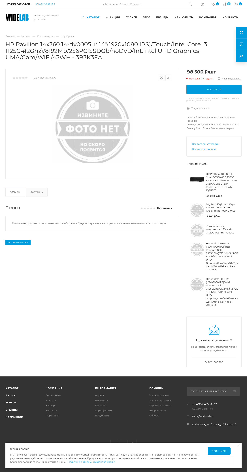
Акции (10, 395)
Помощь (156, 388)
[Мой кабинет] (202, 4)
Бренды (11, 409)
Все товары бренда (204, 149)
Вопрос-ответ (157, 410)
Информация (105, 388)
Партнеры (52, 415)
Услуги (10, 402)
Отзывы (15, 192)
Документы (102, 415)
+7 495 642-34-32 (204, 404)
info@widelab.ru (203, 416)
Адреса (99, 395)
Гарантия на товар (160, 405)
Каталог (12, 388)
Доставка (36, 192)
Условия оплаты (159, 395)
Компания (54, 388)
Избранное (14, 417)
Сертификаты (103, 410)
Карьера (51, 405)
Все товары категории (205, 143)
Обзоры (154, 415)
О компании (53, 395)
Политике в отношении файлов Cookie (91, 461)
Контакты (51, 410)
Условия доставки (160, 400)
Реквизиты (101, 400)
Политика (101, 405)
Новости (51, 400)
